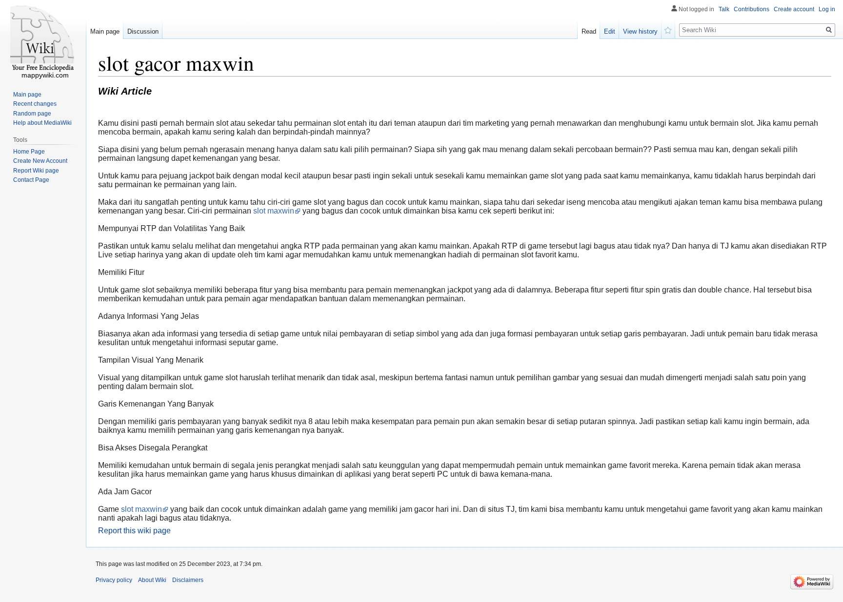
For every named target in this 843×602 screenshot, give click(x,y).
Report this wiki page (134, 530)
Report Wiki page (36, 170)
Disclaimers (187, 580)
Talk (724, 9)
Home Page (29, 151)
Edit (609, 31)
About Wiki (152, 580)
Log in (827, 9)
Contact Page (31, 179)
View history (640, 31)
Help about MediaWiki (42, 122)
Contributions (751, 9)
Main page (105, 31)
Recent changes (35, 103)
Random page (32, 113)
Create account (794, 9)
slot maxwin (273, 211)
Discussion (143, 31)
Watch (668, 29)
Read (589, 31)
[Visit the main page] (43, 39)
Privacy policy (114, 580)
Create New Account (40, 160)
